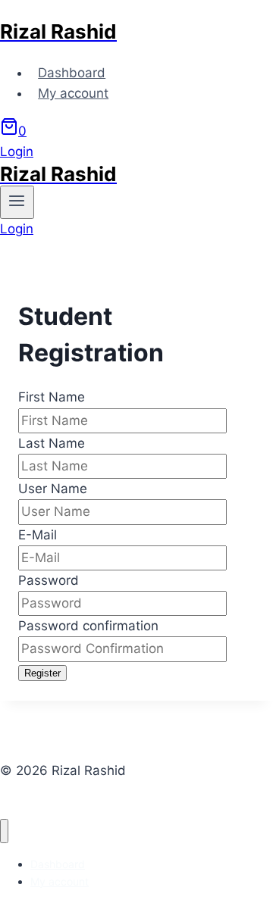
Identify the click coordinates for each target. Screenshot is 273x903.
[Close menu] (4, 831)
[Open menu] (17, 202)
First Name (51, 397)
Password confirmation (88, 625)
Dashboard (71, 72)
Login (16, 151)
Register (42, 673)
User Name (52, 488)
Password (48, 580)
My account (73, 93)
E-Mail (37, 534)
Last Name (51, 443)
